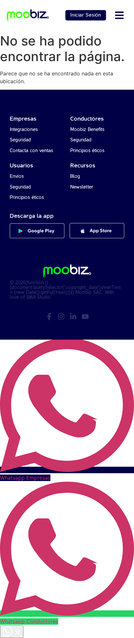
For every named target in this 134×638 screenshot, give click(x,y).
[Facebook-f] (49, 316)
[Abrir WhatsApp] (11, 631)
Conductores (87, 119)
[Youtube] (85, 316)
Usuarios (21, 165)
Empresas (23, 119)
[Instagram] (61, 316)
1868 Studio (38, 297)
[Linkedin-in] (73, 316)
